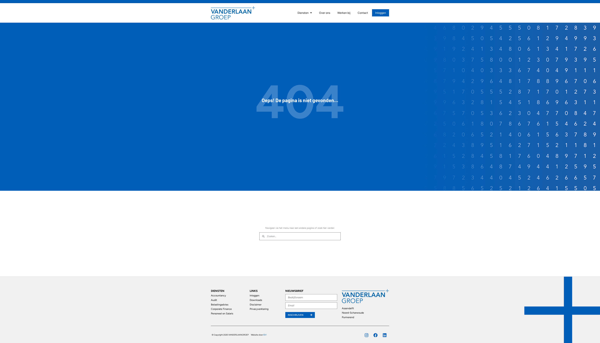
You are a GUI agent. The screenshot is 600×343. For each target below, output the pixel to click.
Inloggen (380, 12)
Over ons (324, 12)
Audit (214, 300)
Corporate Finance (221, 308)
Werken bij (343, 12)
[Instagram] (366, 335)
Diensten (303, 12)
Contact (363, 12)
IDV (265, 335)
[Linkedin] (384, 335)
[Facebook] (375, 335)
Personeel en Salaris (222, 313)
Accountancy (218, 295)
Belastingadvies (219, 304)
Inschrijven (296, 315)
